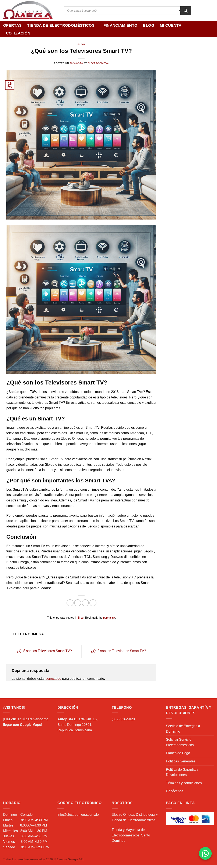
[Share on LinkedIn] (92, 602)
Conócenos (174, 791)
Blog (148, 25)
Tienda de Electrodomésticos (61, 25)
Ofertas (12, 25)
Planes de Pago (178, 753)
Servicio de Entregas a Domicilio (183, 728)
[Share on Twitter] (77, 602)
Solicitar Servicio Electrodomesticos (180, 742)
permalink (109, 617)
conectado (53, 678)
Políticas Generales (180, 761)
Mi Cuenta (170, 25)
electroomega (98, 63)
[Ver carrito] (212, 32)
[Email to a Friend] (85, 602)
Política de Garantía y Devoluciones (182, 772)
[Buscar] (185, 10)
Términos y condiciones (184, 783)
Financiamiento (120, 25)
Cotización (18, 33)
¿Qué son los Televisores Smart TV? (44, 651)
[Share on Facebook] (70, 602)
